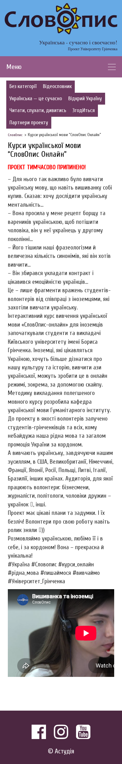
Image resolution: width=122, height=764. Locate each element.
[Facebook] (39, 732)
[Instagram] (61, 732)
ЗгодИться (84, 110)
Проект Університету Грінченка (92, 48)
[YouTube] (83, 732)
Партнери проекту (28, 123)
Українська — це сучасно (35, 98)
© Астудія (61, 751)
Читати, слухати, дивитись (37, 110)
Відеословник (57, 86)
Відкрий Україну (85, 98)
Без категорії (23, 86)
